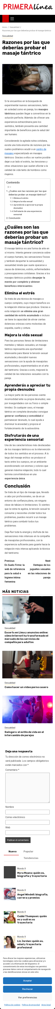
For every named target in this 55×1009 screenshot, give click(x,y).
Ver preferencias (27, 997)
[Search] (50, 19)
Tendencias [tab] (31, 858)
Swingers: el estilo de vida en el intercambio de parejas (24, 734)
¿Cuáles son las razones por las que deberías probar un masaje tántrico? (27, 193)
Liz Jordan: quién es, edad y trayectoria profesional (30, 944)
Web (7, 827)
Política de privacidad (31, 1005)
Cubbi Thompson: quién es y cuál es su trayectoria (32, 919)
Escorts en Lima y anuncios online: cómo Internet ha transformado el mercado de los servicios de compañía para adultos (26, 637)
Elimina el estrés (20, 198)
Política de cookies (12, 1005)
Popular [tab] (28, 851)
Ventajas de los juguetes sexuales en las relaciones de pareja (39, 569)
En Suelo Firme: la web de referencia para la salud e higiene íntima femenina (15, 571)
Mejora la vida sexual (22, 201)
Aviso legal (46, 1005)
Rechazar (27, 989)
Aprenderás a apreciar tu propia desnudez (28, 206)
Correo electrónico (15, 817)
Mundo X (21, 868)
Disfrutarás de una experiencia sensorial (27, 213)
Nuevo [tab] (12, 851)
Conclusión (14, 218)
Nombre (9, 806)
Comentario (12, 769)
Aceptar (27, 980)
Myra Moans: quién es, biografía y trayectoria (32, 874)
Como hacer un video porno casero (26, 687)
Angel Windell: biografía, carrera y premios (32, 896)
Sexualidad (7, 36)
